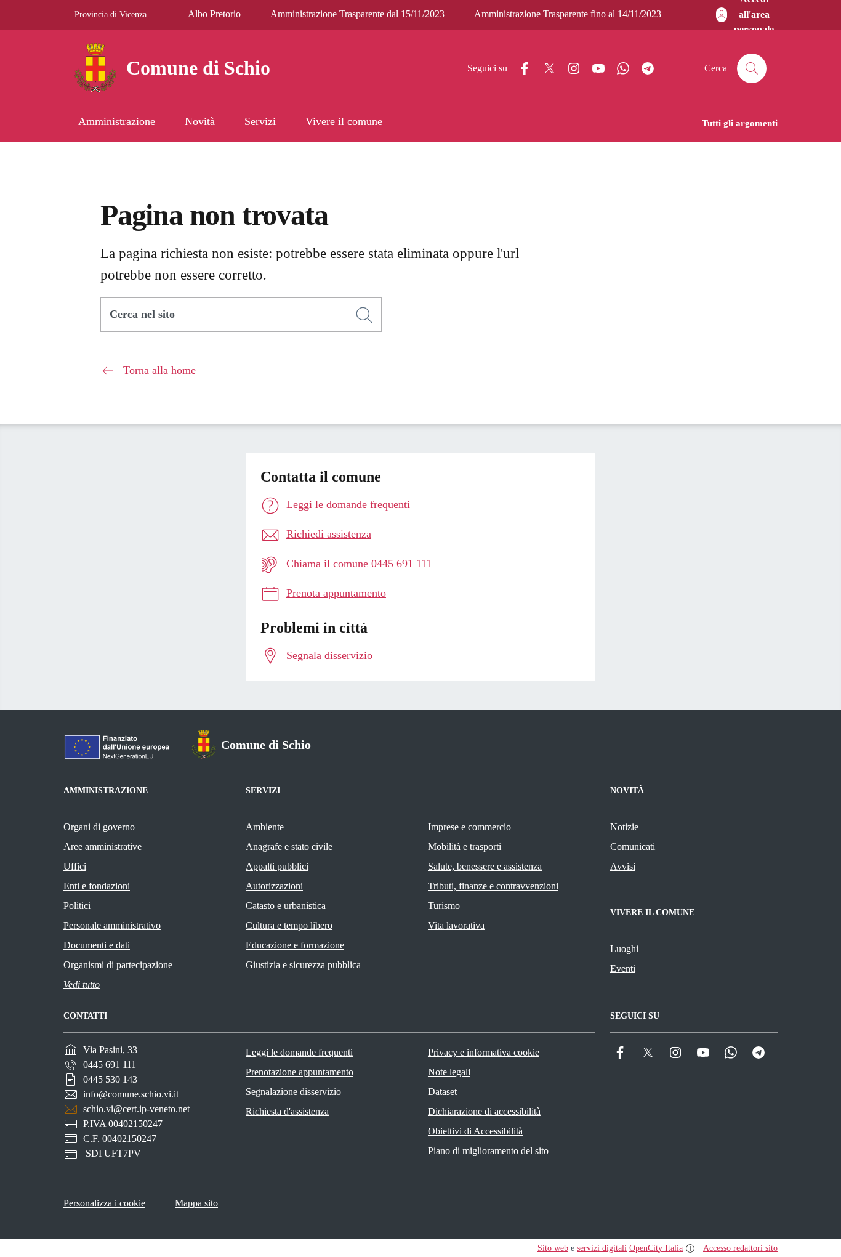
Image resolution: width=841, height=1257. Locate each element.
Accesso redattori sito (740, 1248)
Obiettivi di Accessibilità (475, 1131)
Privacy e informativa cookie (483, 1052)
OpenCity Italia (656, 1248)
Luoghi (624, 949)
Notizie (624, 827)
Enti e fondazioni (96, 886)
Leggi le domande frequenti (299, 1052)
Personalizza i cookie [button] (104, 1203)
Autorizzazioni (274, 886)
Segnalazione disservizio (293, 1091)
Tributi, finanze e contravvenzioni (493, 886)
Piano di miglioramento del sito (488, 1151)
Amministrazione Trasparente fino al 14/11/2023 (567, 14)
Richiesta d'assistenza (287, 1111)
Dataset (442, 1091)
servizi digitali (602, 1248)
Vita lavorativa (456, 925)
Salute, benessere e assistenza (485, 866)
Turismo (444, 905)
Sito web (552, 1248)
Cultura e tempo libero (289, 925)
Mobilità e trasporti (464, 846)
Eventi (622, 968)
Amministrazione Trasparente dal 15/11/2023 (357, 14)
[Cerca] (364, 315)
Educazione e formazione (295, 945)
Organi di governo (99, 827)
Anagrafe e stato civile (289, 846)
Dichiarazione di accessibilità (484, 1111)
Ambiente (265, 827)
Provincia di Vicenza (110, 14)
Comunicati (632, 846)
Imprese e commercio (469, 827)
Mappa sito (196, 1203)
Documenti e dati (96, 945)
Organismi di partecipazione (117, 965)
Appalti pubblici (277, 866)
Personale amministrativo (112, 925)
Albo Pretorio (214, 14)
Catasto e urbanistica (286, 905)
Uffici (74, 866)
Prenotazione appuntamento (299, 1072)
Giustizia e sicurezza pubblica (303, 965)
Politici (77, 905)
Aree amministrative (102, 846)
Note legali (449, 1072)
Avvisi (622, 866)
